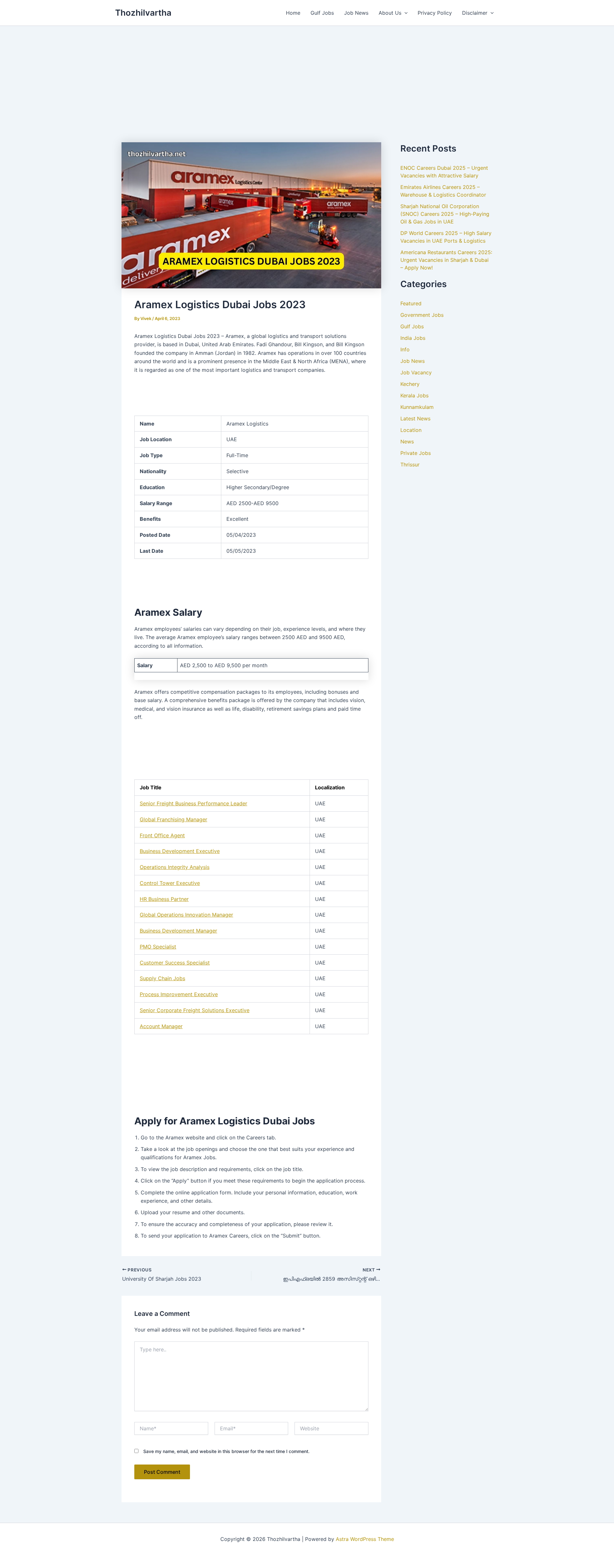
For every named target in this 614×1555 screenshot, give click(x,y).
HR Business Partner (164, 899)
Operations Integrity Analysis (174, 867)
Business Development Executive (180, 851)
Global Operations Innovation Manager (186, 914)
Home (293, 13)
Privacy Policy (435, 13)
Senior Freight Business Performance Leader (193, 803)
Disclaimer (474, 13)
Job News (356, 13)
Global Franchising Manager (173, 819)
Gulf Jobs (322, 13)
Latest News (415, 418)
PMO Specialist (158, 946)
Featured (410, 303)
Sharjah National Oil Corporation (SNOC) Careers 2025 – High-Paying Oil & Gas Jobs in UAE (444, 214)
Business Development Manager (178, 930)
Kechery (410, 384)
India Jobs (412, 338)
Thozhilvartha (143, 13)
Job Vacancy (416, 372)
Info (405, 349)
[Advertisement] (307, 74)
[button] (404, 13)
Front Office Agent (162, 835)
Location (410, 430)
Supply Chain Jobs (162, 978)
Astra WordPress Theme (365, 1539)
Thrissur (410, 464)
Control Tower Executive (170, 883)
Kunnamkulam (417, 407)
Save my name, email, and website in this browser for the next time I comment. (226, 1451)
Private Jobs (415, 453)
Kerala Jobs (414, 395)
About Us (390, 13)
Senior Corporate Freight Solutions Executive (194, 1010)
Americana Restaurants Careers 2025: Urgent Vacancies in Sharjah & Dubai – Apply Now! (446, 260)
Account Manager (161, 1026)
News (407, 441)
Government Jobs (422, 315)
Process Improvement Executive (179, 994)
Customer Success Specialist (175, 962)
